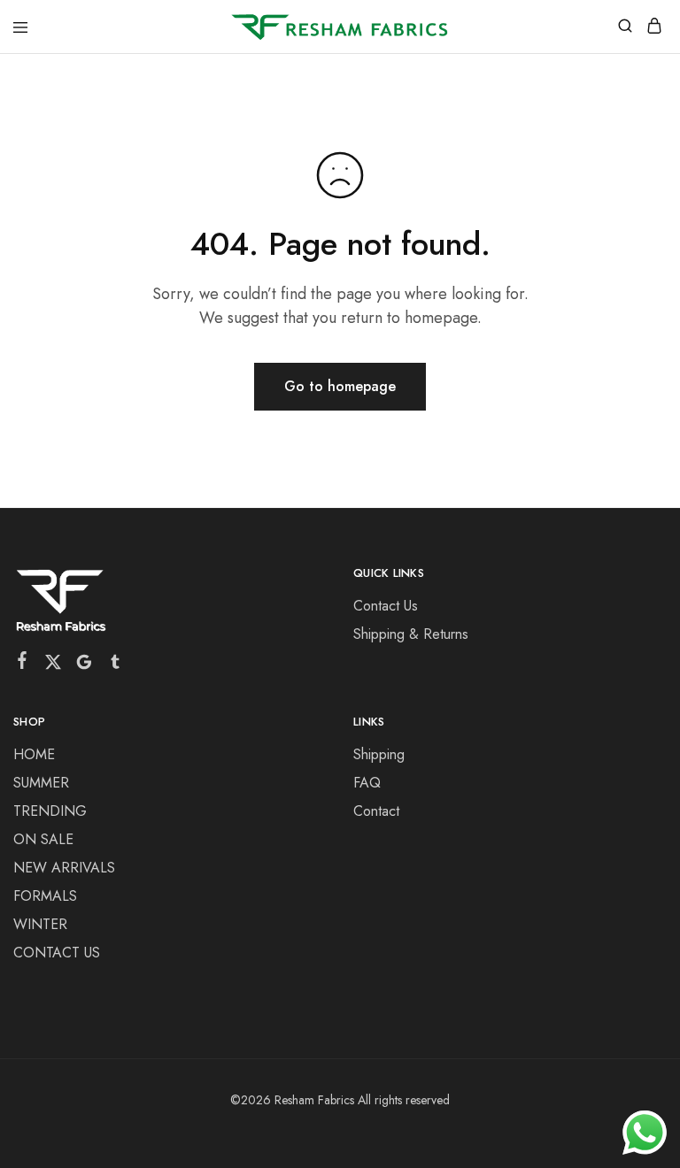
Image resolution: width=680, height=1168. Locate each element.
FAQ (367, 782)
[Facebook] (22, 663)
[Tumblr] (115, 665)
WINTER (40, 924)
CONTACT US (56, 952)
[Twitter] (53, 665)
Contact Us (385, 606)
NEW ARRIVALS (64, 867)
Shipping (379, 754)
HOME (34, 754)
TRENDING (50, 811)
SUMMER (41, 782)
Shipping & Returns (410, 634)
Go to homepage (340, 386)
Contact (376, 811)
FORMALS (45, 896)
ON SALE (43, 839)
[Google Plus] (84, 665)
